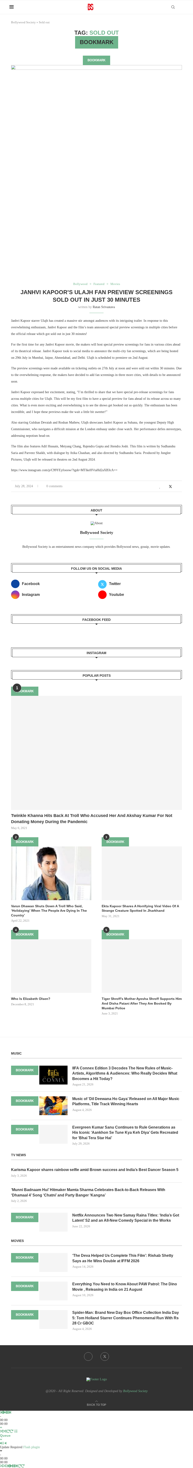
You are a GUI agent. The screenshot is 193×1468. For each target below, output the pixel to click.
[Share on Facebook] (165, 487)
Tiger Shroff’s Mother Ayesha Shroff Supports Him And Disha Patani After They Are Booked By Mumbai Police (142, 1003)
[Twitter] (105, 1356)
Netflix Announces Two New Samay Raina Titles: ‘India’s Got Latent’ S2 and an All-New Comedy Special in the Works (125, 1217)
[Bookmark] (181, 7)
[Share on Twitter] (170, 486)
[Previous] (1, 1412)
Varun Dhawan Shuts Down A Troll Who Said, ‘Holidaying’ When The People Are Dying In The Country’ (49, 910)
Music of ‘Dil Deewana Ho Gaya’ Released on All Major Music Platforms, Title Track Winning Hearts (125, 1101)
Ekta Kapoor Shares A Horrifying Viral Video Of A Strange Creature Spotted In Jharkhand (140, 908)
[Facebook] (88, 1356)
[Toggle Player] (1, 1427)
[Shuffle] (1, 1431)
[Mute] (2, 1443)
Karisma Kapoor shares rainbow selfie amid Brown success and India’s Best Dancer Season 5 (94, 1170)
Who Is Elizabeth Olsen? (30, 999)
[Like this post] (160, 487)
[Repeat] (8, 1431)
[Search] (173, 7)
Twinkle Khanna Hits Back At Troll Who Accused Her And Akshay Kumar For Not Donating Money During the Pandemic (91, 818)
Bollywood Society (23, 22)
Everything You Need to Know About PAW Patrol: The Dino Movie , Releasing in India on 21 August (124, 1286)
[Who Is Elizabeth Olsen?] (51, 966)
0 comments (54, 486)
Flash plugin (31, 1447)
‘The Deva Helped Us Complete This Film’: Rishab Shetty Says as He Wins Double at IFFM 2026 (122, 1258)
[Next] (9, 1412)
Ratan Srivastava (104, 307)
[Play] (4, 1412)
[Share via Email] (180, 487)
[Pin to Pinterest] (175, 487)
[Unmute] (5, 1443)
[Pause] (7, 1412)
